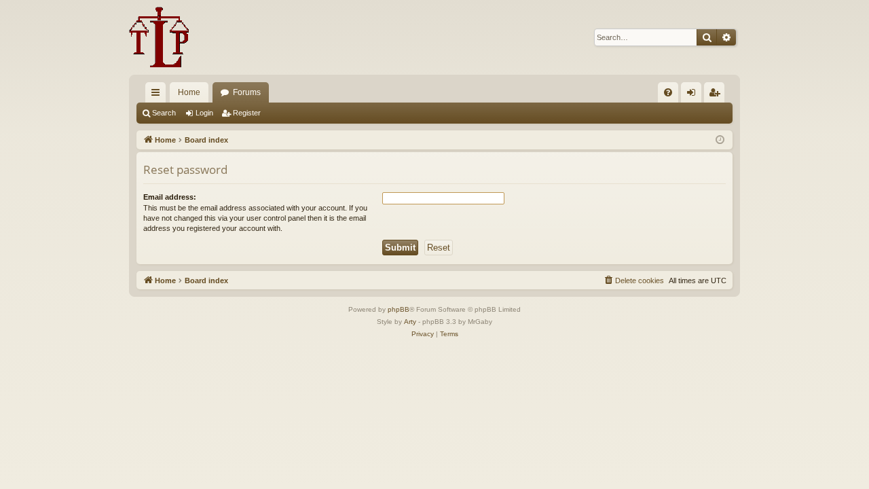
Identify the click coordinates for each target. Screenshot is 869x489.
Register (247, 113)
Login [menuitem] (693, 95)
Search (164, 113)
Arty (410, 321)
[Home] (159, 37)
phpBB (398, 309)
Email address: (169, 197)
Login (204, 113)
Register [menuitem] (716, 95)
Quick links (158, 95)
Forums (247, 92)
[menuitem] (668, 92)
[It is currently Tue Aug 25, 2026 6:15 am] (720, 140)
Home (189, 92)
